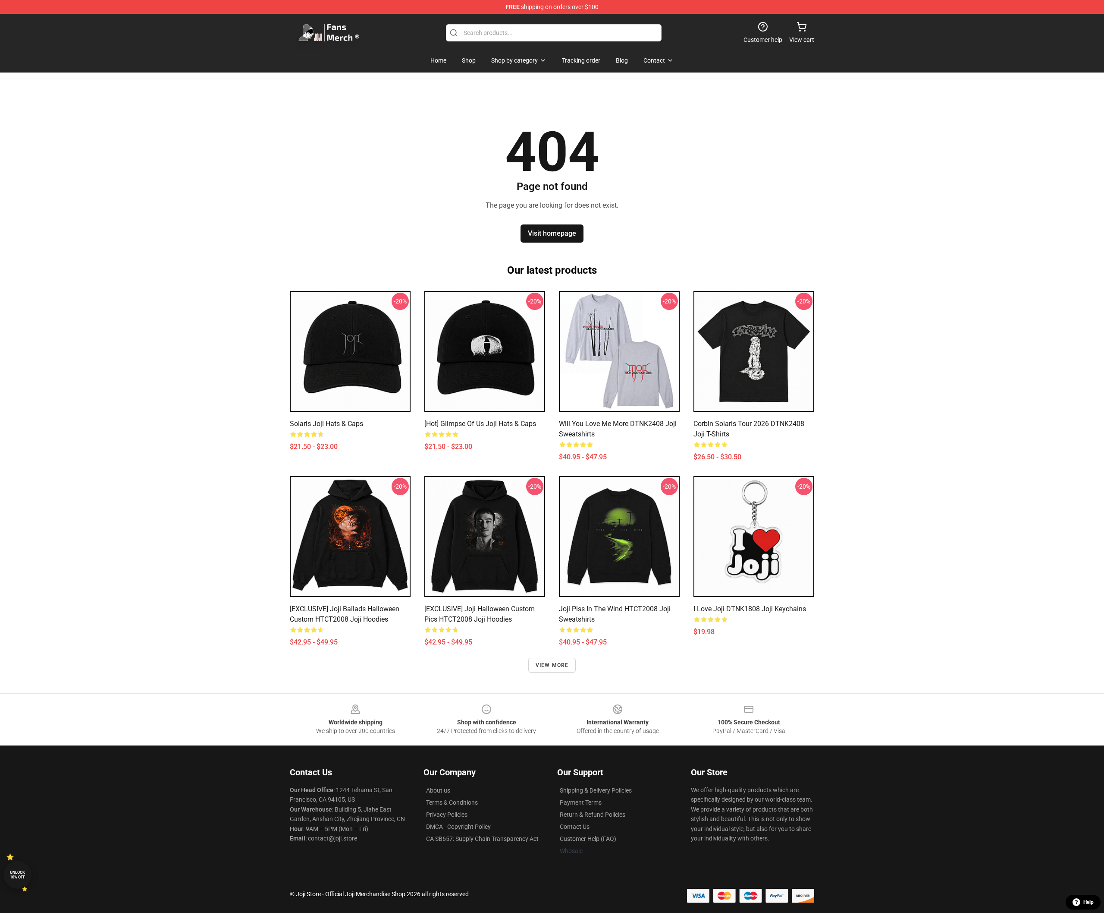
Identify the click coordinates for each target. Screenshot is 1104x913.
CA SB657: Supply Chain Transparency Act (482, 838)
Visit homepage (552, 233)
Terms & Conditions (452, 802)
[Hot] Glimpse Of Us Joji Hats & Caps (480, 424)
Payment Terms (581, 802)
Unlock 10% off (17, 874)
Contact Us (575, 826)
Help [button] (1088, 902)
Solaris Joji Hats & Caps (326, 424)
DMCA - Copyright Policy (458, 826)
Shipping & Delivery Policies (596, 790)
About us (438, 790)
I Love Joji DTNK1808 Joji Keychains (749, 609)
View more (552, 665)
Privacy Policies (446, 814)
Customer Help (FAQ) (588, 838)
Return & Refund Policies (592, 814)
